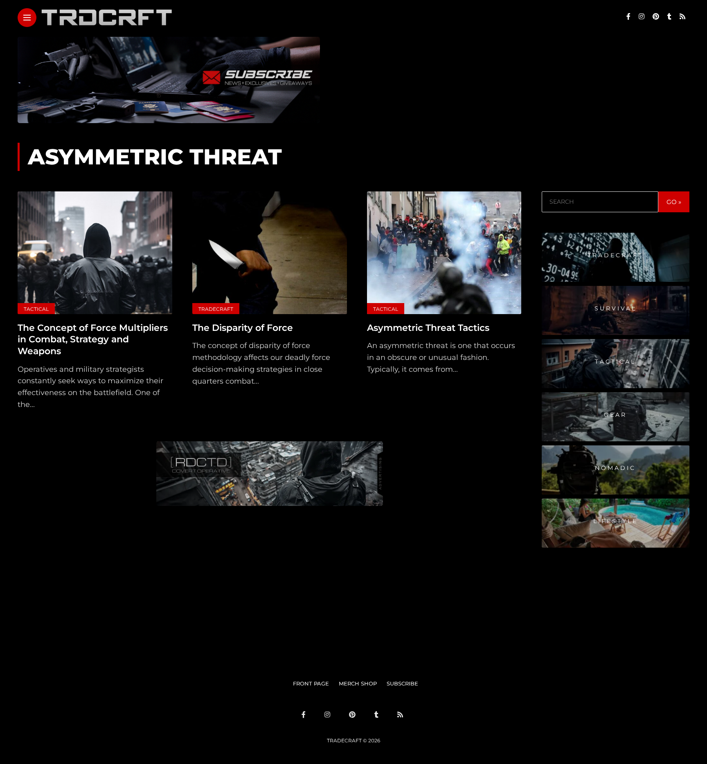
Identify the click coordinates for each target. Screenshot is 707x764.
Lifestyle (615, 521)
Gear (615, 414)
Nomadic (615, 468)
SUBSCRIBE (402, 683)
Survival (615, 308)
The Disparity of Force (242, 327)
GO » (673, 202)
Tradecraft (215, 309)
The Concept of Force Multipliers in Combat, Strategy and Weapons (93, 339)
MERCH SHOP (358, 683)
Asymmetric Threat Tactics (428, 327)
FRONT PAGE (311, 683)
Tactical (36, 309)
